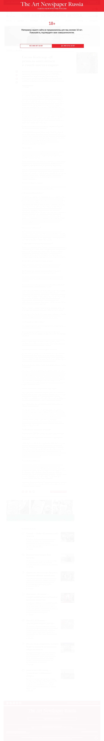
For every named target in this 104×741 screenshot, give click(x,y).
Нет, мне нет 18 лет (36, 46)
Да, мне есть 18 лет (68, 46)
